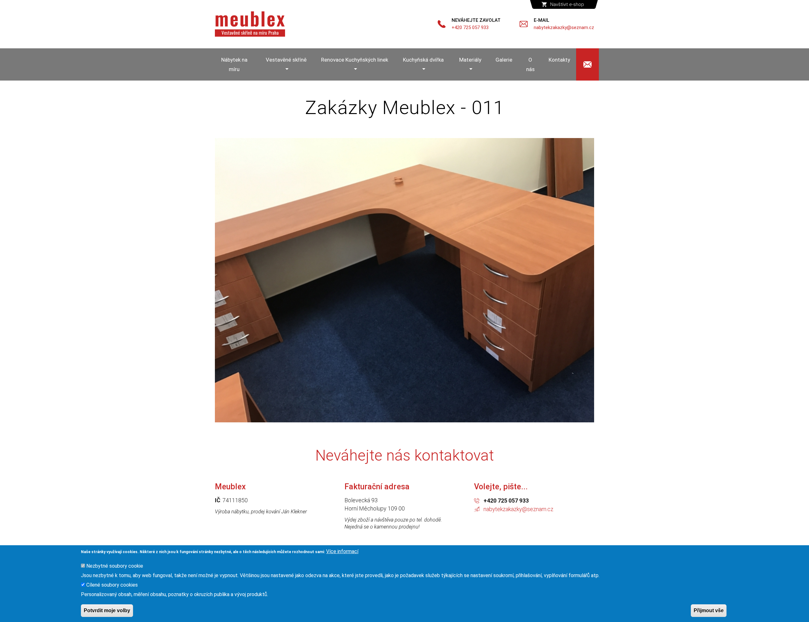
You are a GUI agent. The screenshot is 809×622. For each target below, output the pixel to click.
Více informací (342, 551)
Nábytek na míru (234, 64)
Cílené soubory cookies (112, 585)
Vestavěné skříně (286, 60)
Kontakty (559, 60)
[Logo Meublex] (250, 24)
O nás (530, 64)
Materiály (470, 60)
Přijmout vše (709, 610)
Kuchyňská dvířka (423, 60)
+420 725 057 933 (506, 500)
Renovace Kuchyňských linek (354, 60)
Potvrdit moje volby (107, 610)
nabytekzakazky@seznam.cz (518, 509)
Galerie (504, 60)
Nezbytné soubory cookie (114, 566)
